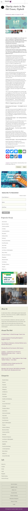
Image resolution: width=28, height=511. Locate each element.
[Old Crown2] (14, 31)
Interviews (4, 247)
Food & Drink (14, 492)
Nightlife (4, 444)
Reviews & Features (6, 254)
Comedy (3, 228)
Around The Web (13, 162)
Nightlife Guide (14, 487)
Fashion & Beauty (6, 427)
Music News (4, 252)
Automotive (4, 410)
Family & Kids (5, 235)
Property (4, 384)
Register (3, 473)
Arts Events (4, 221)
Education (4, 233)
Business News (5, 224)
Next (25, 31)
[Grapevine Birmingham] (12, 1)
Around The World (6, 403)
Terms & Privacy (4, 478)
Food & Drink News (6, 240)
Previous (7, 31)
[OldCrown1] (19, 31)
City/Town (4, 207)
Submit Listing (4, 476)
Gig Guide (4, 245)
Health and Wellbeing (7, 398)
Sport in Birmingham (6, 422)
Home (2, 469)
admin (13, 14)
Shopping (4, 257)
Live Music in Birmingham (7, 250)
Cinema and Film (5, 226)
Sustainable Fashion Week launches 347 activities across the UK (11, 364)
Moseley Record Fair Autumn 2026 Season (12, 348)
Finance (4, 382)
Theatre (3, 266)
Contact (3, 466)
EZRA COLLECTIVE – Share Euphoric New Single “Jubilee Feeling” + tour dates (13, 359)
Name (3, 202)
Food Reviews (5, 243)
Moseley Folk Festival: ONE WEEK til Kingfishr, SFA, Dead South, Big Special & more (13, 369)
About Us (3, 464)
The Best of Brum (5, 264)
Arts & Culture (14, 484)
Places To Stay (14, 501)
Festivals (4, 238)
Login (2, 471)
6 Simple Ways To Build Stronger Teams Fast (13, 334)
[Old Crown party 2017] (16, 23)
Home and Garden (6, 413)
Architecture (4, 391)
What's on (13, 164)
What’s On (14, 490)
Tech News (4, 262)
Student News (5, 259)
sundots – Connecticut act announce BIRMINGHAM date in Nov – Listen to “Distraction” (11, 353)
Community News (20, 162)
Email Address (5, 197)
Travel (3, 401)
